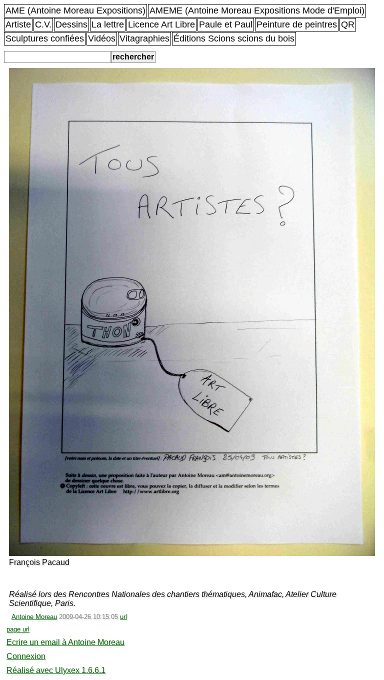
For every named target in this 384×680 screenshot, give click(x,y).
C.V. (43, 25)
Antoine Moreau (34, 616)
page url (18, 629)
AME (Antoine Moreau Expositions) (76, 11)
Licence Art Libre (161, 25)
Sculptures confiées (45, 39)
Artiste (18, 25)
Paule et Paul (225, 25)
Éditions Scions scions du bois (234, 39)
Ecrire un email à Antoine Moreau (65, 642)
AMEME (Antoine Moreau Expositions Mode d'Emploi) (257, 11)
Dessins (72, 25)
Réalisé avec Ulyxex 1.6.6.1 (56, 670)
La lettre (108, 25)
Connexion (26, 656)
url (123, 616)
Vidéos (102, 39)
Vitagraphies (145, 39)
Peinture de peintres (296, 25)
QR (347, 25)
